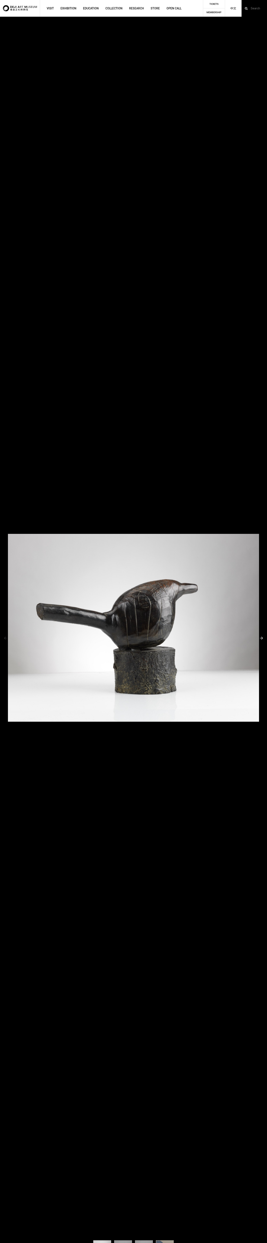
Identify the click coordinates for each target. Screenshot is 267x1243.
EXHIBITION (68, 8)
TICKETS (214, 4)
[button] (5, 638)
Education (91, 8)
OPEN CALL (173, 8)
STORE (155, 8)
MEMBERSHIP (214, 12)
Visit (50, 8)
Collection (113, 8)
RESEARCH (136, 8)
